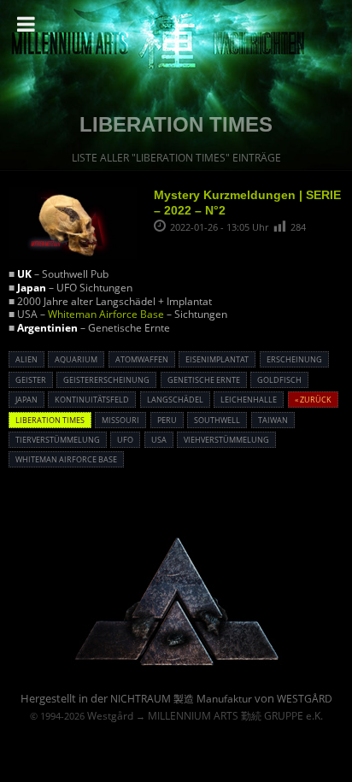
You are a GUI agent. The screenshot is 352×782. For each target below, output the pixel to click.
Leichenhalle (248, 399)
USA (159, 439)
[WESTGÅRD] (176, 663)
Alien (26, 359)
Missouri (120, 420)
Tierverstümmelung (57, 439)
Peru (167, 420)
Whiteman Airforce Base (106, 314)
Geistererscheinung (106, 379)
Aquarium (76, 359)
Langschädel (175, 399)
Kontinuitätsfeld (92, 399)
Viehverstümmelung (226, 439)
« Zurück (313, 399)
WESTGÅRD (304, 698)
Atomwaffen (141, 359)
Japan (26, 399)
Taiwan (273, 420)
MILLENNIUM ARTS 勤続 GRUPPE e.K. (235, 716)
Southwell (217, 420)
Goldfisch (279, 379)
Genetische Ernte (203, 379)
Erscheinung (294, 359)
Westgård (110, 716)
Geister (30, 379)
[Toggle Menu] (26, 24)
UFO (125, 439)
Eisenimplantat (217, 359)
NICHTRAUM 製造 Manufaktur (181, 698)
